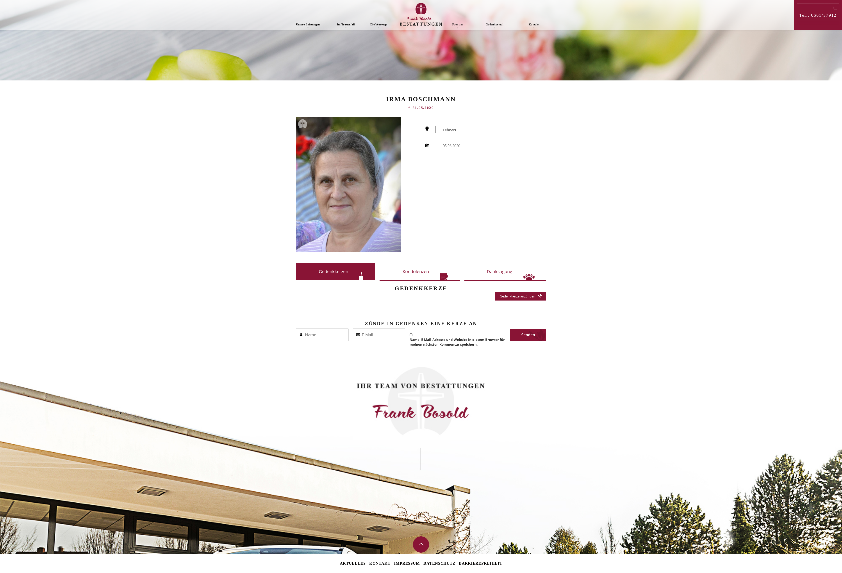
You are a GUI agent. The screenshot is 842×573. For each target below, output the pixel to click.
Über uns (457, 24)
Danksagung (499, 271)
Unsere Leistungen (308, 24)
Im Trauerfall (346, 24)
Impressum (407, 563)
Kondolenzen (416, 271)
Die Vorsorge (378, 24)
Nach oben (421, 544)
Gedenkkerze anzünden (517, 296)
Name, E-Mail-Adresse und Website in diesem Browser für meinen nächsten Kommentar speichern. (457, 341)
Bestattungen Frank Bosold (421, 14)
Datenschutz (439, 563)
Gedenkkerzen (333, 271)
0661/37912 (824, 15)
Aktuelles (353, 563)
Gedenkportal (494, 24)
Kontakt (534, 24)
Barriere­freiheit (480, 563)
